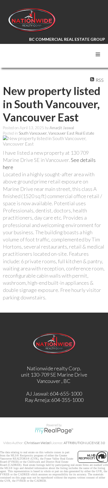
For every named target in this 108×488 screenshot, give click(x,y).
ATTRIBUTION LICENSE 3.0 (84, 443)
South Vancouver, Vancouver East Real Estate (56, 133)
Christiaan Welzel (37, 443)
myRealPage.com (54, 431)
